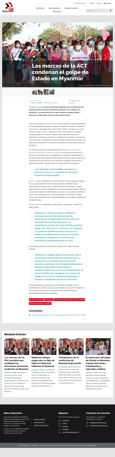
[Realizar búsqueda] (110, 11)
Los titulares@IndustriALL (70, 432)
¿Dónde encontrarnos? (41, 425)
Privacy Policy (91, 445)
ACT (32, 181)
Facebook (65, 420)
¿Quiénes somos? (39, 419)
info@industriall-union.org (98, 422)
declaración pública (50, 124)
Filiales (92, 3)
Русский (54, 103)
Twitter (64, 423)
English (32, 103)
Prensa (98, 3)
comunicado (38, 204)
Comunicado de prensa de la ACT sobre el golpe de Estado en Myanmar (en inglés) (58, 315)
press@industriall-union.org (99, 425)
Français (47, 103)
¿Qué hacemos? (39, 422)
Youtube (65, 426)
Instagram (65, 429)
